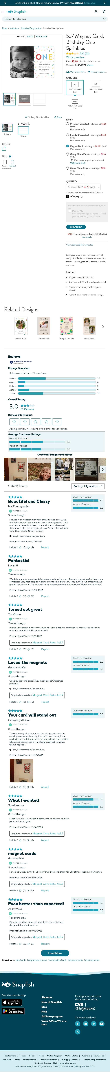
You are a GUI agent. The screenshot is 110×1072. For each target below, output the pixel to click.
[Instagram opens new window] (87, 1022)
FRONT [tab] (20, 36)
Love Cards (20, 960)
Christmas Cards (91, 960)
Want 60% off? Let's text (54, 1023)
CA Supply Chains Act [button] (70, 1059)
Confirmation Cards (57, 960)
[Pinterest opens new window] (95, 1022)
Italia (41, 1056)
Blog (44, 1007)
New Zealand (100, 1056)
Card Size (71, 77)
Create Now (76, 227)
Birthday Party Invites (31, 28)
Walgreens (75, 162)
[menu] (58, 117)
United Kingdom (54, 1056)
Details (90, 65)
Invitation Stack (44, 338)
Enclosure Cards (75, 960)
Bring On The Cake (67, 338)
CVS (83, 162)
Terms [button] (17, 1059)
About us (46, 997)
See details (87, 237)
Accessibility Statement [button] (95, 1059)
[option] (9, 100)
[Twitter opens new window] (79, 1030)
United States (72, 1056)
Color (6, 144)
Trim (5, 156)
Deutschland (10, 1056)
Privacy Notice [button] (29, 1059)
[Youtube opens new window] (103, 1022)
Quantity (71, 181)
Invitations (14, 28)
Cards (4, 28)
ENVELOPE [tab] (41, 36)
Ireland (32, 1056)
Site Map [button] (7, 1059)
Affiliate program (52, 1016)
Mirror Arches (89, 338)
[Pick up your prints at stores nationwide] (79, 1004)
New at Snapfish (51, 1002)
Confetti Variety (21, 338)
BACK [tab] (30, 36)
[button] (3, 11)
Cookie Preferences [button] (48, 1059)
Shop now (77, 2)
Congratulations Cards (37, 960)
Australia (86, 1056)
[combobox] (55, 19)
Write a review (75, 57)
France (22, 1056)
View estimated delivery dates (79, 244)
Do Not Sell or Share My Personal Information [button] (55, 1063)
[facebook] (79, 1022)
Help (44, 1011)
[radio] (4, 149)
